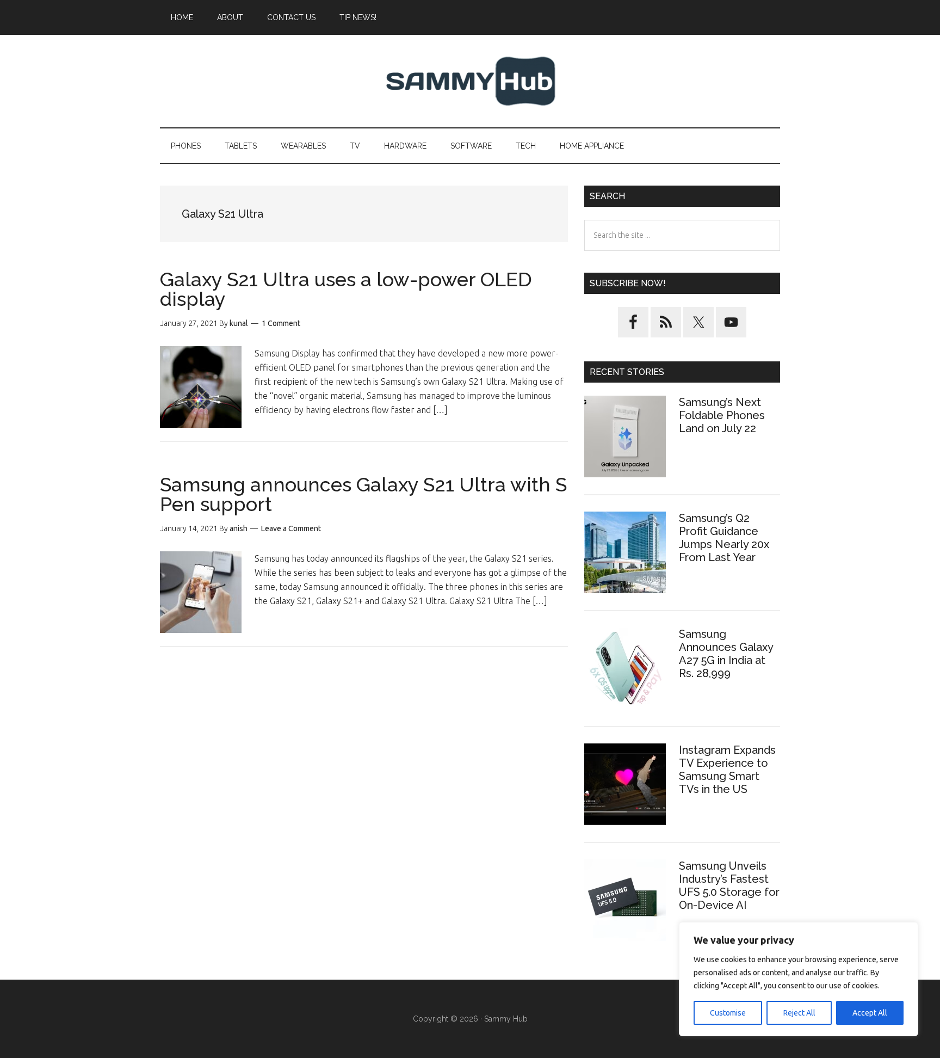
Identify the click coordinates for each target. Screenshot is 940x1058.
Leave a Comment (291, 528)
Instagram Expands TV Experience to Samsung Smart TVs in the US (727, 769)
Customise (728, 1012)
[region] (798, 979)
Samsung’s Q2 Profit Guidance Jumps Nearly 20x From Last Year (724, 538)
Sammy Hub (470, 81)
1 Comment (281, 323)
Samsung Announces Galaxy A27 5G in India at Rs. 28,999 (726, 654)
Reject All (799, 1012)
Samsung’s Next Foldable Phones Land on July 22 (722, 415)
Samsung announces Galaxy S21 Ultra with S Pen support (363, 494)
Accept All (869, 1012)
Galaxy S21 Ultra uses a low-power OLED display (346, 289)
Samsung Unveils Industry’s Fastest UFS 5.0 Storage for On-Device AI (729, 885)
